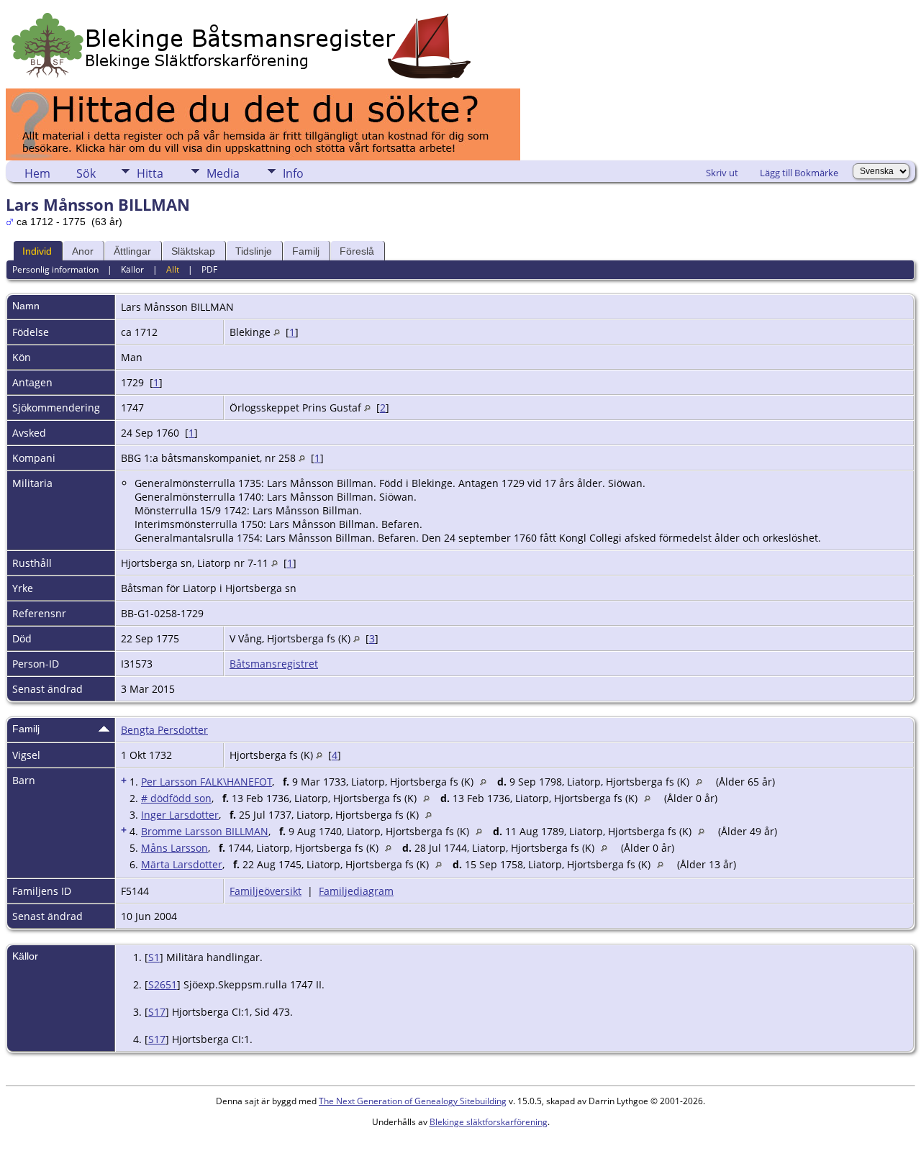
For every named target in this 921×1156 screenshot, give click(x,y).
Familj (305, 251)
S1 (154, 957)
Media (223, 173)
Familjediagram (356, 891)
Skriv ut (722, 172)
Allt (172, 269)
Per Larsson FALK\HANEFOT (206, 781)
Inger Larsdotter (180, 815)
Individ (37, 251)
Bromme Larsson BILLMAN (204, 831)
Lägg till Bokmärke (799, 172)
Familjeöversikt (265, 891)
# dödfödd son (176, 798)
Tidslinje (253, 251)
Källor (132, 269)
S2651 (162, 984)
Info (293, 173)
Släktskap (193, 251)
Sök (86, 173)
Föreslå (357, 251)
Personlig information (55, 269)
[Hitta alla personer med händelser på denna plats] (276, 332)
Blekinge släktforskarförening (489, 1122)
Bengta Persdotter (164, 730)
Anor (83, 251)
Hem (37, 173)
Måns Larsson (174, 848)
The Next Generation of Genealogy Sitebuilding (413, 1101)
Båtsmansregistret (274, 663)
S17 (156, 1012)
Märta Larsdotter (181, 864)
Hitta (150, 173)
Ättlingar (132, 251)
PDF (209, 269)
